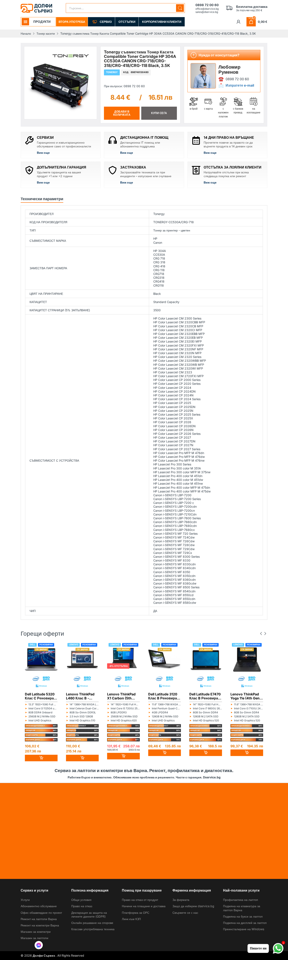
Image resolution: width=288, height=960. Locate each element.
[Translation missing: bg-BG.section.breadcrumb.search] (180, 8)
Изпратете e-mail (240, 85)
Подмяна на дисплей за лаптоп (245, 923)
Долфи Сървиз (44, 955)
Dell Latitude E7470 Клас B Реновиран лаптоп (205, 696)
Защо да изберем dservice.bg (193, 906)
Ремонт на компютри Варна (40, 925)
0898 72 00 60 (237, 79)
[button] (39, 945)
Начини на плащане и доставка (144, 906)
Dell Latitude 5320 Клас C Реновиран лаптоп (40, 696)
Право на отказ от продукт (140, 900)
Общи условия (81, 900)
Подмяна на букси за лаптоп (243, 916)
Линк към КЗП (131, 919)
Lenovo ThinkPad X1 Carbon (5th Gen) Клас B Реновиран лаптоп (123, 696)
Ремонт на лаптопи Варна (39, 919)
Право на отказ (81, 906)
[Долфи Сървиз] (36, 8)
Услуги (25, 900)
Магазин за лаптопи (34, 938)
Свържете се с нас (185, 912)
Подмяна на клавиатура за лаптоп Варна (241, 908)
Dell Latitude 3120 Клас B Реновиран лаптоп (163, 696)
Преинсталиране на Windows (243, 929)
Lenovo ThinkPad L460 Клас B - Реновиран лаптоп (82, 696)
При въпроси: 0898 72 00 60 (124, 86)
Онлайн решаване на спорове (92, 923)
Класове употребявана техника (92, 929)
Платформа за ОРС (135, 912)
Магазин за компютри (36, 931)
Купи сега (159, 113)
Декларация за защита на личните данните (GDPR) (89, 914)
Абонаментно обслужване (39, 906)
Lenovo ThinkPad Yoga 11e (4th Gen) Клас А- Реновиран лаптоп (246, 696)
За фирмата (180, 900)
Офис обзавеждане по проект (41, 912)
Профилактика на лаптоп (240, 900)
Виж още (43, 152)
